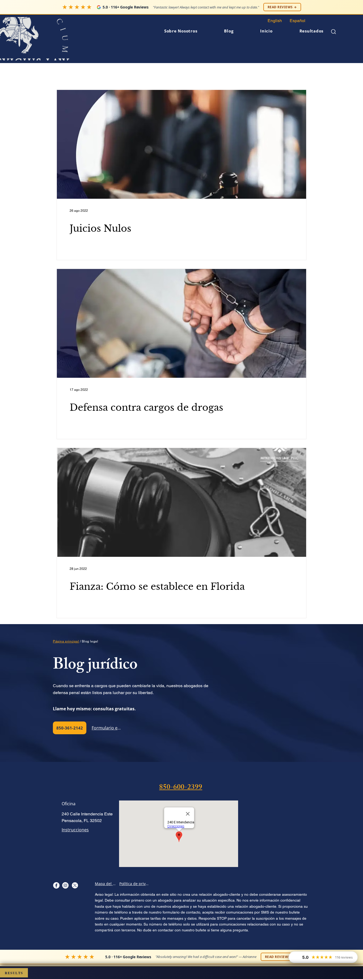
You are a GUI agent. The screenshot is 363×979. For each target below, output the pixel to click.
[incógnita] (75, 885)
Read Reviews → (282, 7)
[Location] (56, 885)
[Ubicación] (65, 885)
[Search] (333, 31)
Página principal (66, 641)
